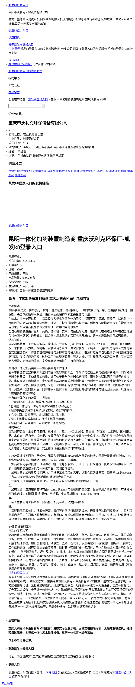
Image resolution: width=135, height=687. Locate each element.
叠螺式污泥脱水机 (85, 171)
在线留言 (14, 92)
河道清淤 (114, 171)
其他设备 (102, 171)
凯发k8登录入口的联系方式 (25, 71)
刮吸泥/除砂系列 (63, 171)
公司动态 (14, 60)
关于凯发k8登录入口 (21, 44)
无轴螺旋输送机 (42, 171)
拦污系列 (26, 171)
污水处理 (14, 171)
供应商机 (14, 37)
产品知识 (26, 64)
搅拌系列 (20, 175)
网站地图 (51, 672)
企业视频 (14, 48)
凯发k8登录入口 (18, 5)
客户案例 (14, 64)
